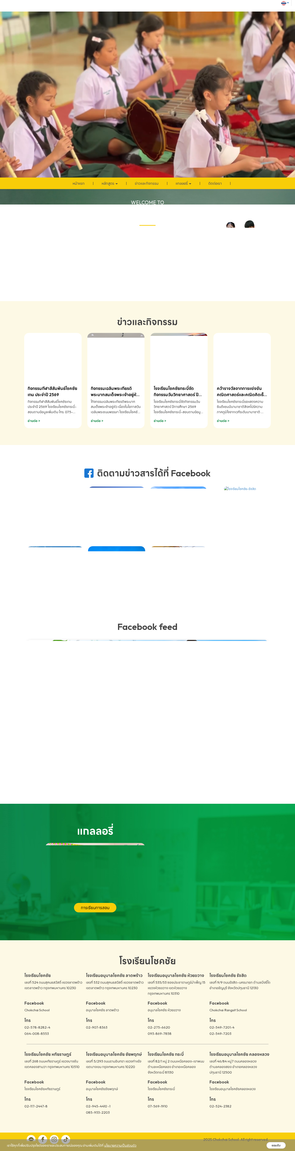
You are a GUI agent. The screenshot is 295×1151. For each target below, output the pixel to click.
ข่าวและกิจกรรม (147, 183)
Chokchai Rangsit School (228, 1010)
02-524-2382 (220, 1106)
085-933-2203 (98, 1112)
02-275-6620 (159, 1027)
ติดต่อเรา (215, 183)
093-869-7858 (159, 1033)
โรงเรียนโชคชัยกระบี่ (161, 1088)
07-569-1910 (158, 1106)
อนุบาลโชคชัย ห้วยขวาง (164, 1010)
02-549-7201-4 (221, 1027)
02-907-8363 (96, 1027)
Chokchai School (37, 1010)
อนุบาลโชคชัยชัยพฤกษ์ (102, 1088)
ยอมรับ (276, 1145)
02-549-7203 (220, 1033)
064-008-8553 (36, 1033)
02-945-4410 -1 (98, 1106)
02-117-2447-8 (35, 1106)
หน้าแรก (79, 183)
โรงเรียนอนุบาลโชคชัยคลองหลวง (232, 1088)
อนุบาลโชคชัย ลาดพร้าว (102, 1010)
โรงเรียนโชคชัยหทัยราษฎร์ (42, 1088)
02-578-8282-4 (37, 1027)
